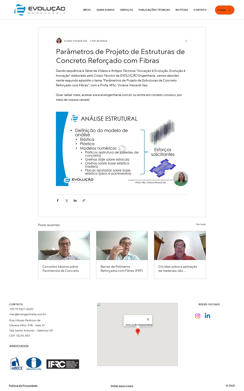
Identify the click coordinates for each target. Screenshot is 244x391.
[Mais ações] (186, 41)
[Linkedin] (207, 316)
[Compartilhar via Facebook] (57, 200)
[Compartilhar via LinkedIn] (75, 200)
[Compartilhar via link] (84, 200)
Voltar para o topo (122, 385)
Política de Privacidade (23, 385)
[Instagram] (197, 316)
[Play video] (122, 149)
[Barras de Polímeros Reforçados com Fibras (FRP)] (122, 245)
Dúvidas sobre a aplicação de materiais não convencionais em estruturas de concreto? (179, 268)
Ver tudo (201, 224)
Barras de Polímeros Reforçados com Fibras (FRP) (122, 268)
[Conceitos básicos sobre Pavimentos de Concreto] (64, 245)
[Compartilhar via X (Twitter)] (66, 200)
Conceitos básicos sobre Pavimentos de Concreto (61, 268)
